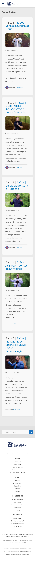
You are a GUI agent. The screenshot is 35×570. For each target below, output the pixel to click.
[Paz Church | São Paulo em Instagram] (12, 452)
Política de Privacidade (12, 536)
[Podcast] (27, 452)
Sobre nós (17, 462)
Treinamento (17, 483)
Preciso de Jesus (17, 499)
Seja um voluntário (17, 505)
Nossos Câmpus (17, 467)
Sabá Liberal (16, 324)
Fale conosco (17, 518)
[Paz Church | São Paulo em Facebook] (7, 452)
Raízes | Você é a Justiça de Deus (17, 26)
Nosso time (17, 464)
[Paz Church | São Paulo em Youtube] (22, 452)
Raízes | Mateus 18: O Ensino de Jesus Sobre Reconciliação (15, 345)
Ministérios (17, 507)
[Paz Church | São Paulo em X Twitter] (17, 452)
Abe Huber (20, 87)
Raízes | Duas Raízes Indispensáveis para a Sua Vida (15, 107)
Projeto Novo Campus (17, 472)
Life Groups (18, 502)
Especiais (17, 486)
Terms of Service (18, 542)
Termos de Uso (25, 536)
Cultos (17, 481)
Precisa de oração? (17, 521)
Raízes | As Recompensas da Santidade (16, 265)
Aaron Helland (17, 409)
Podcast (17, 491)
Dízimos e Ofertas (17, 524)
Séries (17, 489)
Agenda (17, 510)
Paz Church (10, 534)
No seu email (17, 526)
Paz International (17, 470)
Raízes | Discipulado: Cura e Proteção (16, 185)
